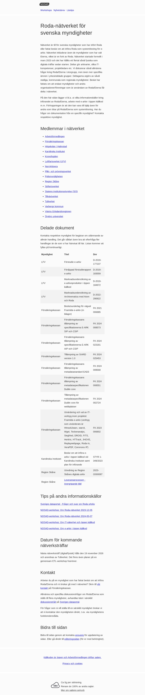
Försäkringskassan (54, 141)
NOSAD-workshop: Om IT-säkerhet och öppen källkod (67, 522)
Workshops (46, 10)
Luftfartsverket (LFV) (55, 161)
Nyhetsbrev (59, 10)
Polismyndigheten (54, 176)
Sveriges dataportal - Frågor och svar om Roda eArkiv (67, 504)
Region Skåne (52, 181)
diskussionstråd (48, 602)
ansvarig (79, 635)
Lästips (70, 10)
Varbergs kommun (54, 206)
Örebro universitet (54, 216)
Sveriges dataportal (69, 602)
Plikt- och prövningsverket (58, 171)
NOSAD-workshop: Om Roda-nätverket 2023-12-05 (66, 510)
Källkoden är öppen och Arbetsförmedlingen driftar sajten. (72, 657)
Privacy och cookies (72, 663)
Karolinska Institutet (55, 151)
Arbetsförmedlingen (55, 136)
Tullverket (50, 201)
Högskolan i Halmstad (56, 146)
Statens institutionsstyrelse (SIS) (61, 191)
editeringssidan (71, 639)
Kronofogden (51, 156)
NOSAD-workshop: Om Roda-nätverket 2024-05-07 (66, 516)
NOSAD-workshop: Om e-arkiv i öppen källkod (63, 528)
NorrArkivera (51, 166)
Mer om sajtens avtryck (73, 690)
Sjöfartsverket (52, 186)
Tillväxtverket (51, 196)
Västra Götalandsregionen (58, 211)
